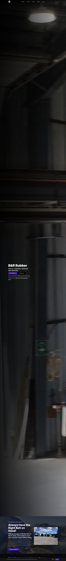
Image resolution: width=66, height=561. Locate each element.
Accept (57, 559)
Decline (53, 559)
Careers (33, 1)
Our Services (12, 273)
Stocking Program (13, 549)
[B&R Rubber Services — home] (9, 2)
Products (22, 1)
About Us (38, 1)
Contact (43, 1)
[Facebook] (57, 1)
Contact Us (22, 273)
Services (28, 1)
